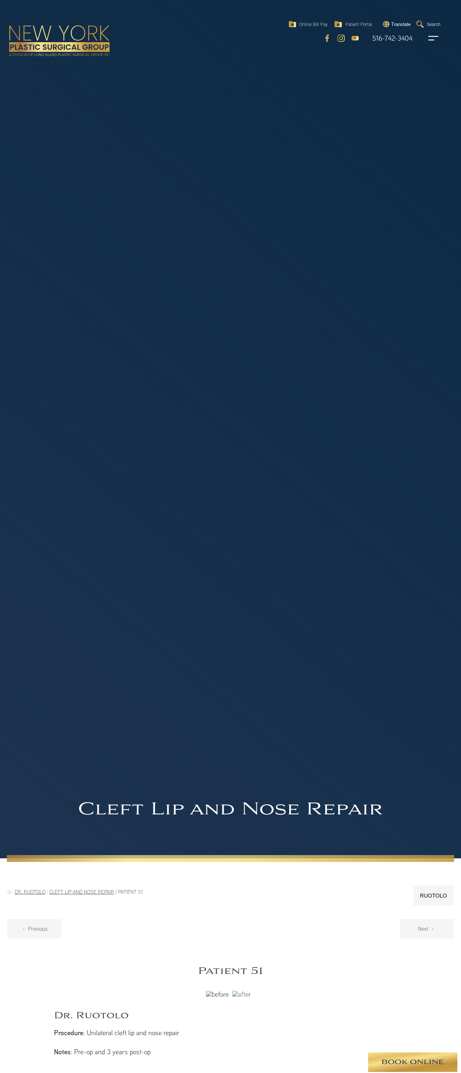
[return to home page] (43, 25)
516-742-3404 (392, 38)
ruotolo (433, 896)
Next (424, 928)
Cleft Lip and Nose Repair (81, 892)
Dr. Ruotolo (30, 892)
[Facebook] (327, 38)
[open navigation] (426, 38)
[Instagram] (341, 38)
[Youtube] (355, 38)
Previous (37, 928)
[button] (396, 24)
